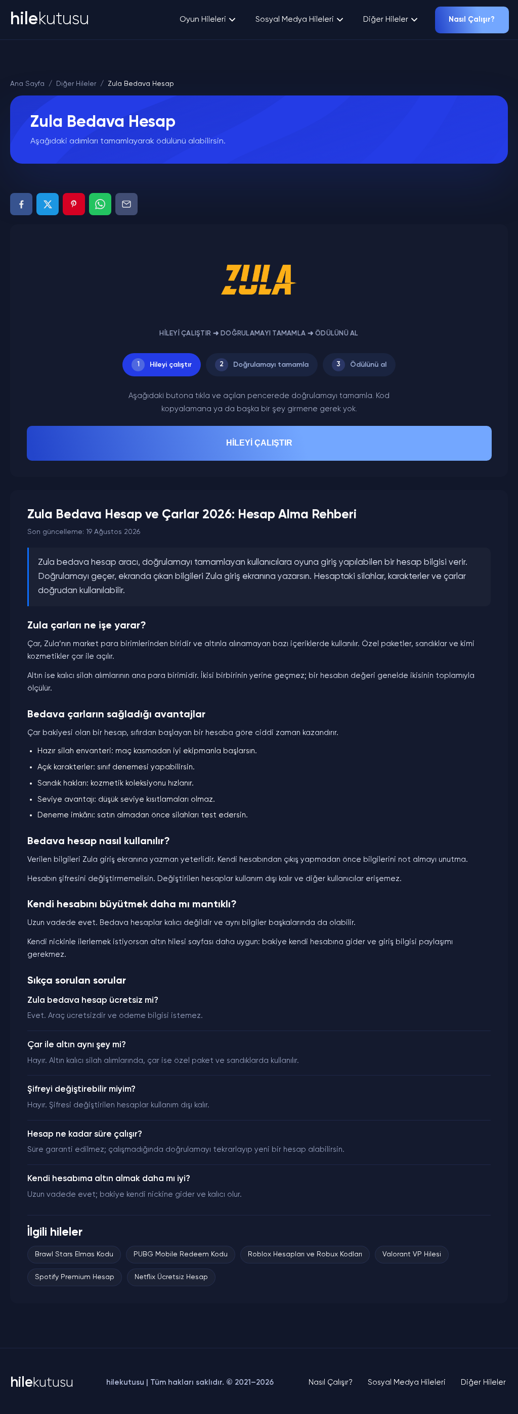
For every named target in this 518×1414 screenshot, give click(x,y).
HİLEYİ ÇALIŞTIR (259, 442)
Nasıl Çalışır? (472, 19)
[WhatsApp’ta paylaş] (100, 204)
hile (49, 19)
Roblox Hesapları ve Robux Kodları (305, 1254)
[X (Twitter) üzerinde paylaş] (47, 204)
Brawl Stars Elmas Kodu (74, 1254)
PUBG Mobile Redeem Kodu (181, 1254)
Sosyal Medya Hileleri (294, 19)
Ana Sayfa (27, 83)
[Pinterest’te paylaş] (74, 204)
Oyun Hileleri (203, 19)
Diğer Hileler (385, 19)
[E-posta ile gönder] (126, 204)
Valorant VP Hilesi (411, 1254)
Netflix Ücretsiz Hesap (171, 1277)
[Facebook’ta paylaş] (21, 204)
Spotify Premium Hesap (74, 1277)
